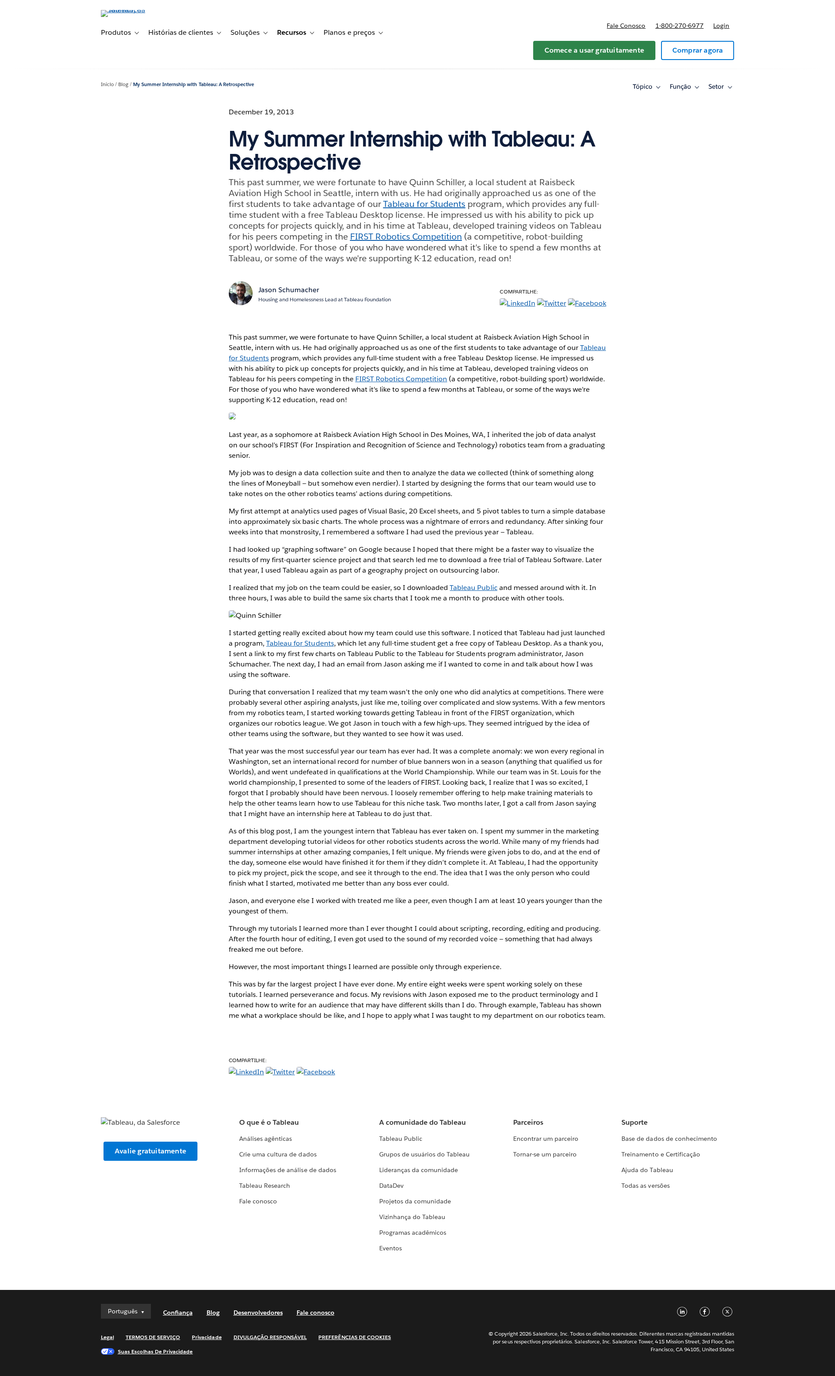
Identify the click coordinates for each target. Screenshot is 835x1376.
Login (721, 26)
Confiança (178, 1312)
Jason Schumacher (288, 290)
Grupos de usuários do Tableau (424, 1154)
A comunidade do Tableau (422, 1122)
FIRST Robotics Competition (406, 236)
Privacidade (206, 1337)
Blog (123, 84)
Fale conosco (626, 26)
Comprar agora (697, 50)
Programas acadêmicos (412, 1232)
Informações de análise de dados (287, 1170)
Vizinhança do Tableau (412, 1217)
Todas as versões (645, 1185)
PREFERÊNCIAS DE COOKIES (354, 1337)
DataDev (391, 1185)
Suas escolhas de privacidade (155, 1351)
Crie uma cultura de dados (277, 1154)
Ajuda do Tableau (647, 1170)
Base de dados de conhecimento (669, 1139)
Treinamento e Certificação (660, 1154)
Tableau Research (264, 1185)
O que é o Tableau (269, 1122)
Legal (107, 1337)
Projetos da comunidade (415, 1201)
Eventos (390, 1248)
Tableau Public (473, 587)
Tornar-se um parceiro (545, 1154)
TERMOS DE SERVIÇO (153, 1337)
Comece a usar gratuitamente (594, 50)
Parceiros (528, 1122)
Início (107, 84)
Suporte (634, 1122)
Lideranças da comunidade (418, 1170)
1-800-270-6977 (679, 26)
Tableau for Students (424, 204)
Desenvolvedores (258, 1312)
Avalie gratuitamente (150, 1151)
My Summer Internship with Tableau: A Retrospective (193, 84)
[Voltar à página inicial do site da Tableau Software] (138, 9)
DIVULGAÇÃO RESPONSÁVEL (270, 1337)
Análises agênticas (265, 1139)
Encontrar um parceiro (545, 1139)
